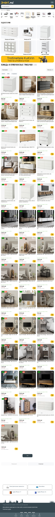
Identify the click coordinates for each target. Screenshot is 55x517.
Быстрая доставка (3, 77)
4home (3, 73)
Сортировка (5, 69)
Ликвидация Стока (8, 77)
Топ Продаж (6, 77)
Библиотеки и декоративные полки (33, 17)
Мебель (8, 10)
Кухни (38, 16)
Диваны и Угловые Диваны (11, 17)
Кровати (6, 16)
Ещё (27, 455)
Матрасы (43, 16)
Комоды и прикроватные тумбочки (27, 17)
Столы (22, 16)
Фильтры (49, 69)
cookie (9, 509)
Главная (16, 515)
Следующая (40, 463)
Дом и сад (3, 10)
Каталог (21, 515)
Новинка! (6, 184)
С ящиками (14, 73)
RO (52, 2)
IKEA (8, 73)
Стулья (17, 16)
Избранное (33, 515)
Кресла (49, 16)
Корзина (27, 515)
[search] (52, 6)
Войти (40, 515)
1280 (35, 65)
